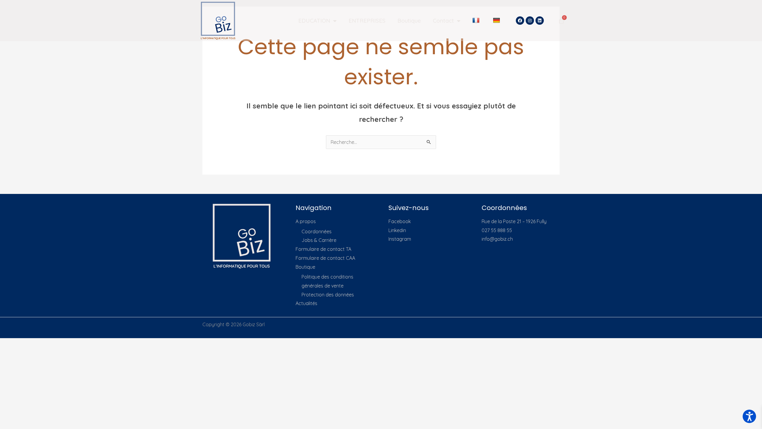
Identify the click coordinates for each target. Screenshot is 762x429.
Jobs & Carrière (319, 240)
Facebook (399, 221)
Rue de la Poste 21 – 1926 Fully (514, 221)
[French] (476, 20)
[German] (497, 20)
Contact (443, 20)
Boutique (409, 20)
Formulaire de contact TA (323, 249)
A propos (306, 221)
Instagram (399, 239)
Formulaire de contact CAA (325, 258)
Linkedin (397, 230)
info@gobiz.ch (497, 239)
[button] (749, 416)
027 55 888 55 (497, 230)
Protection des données (328, 295)
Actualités (306, 303)
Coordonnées (317, 231)
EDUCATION (314, 20)
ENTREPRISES (367, 20)
